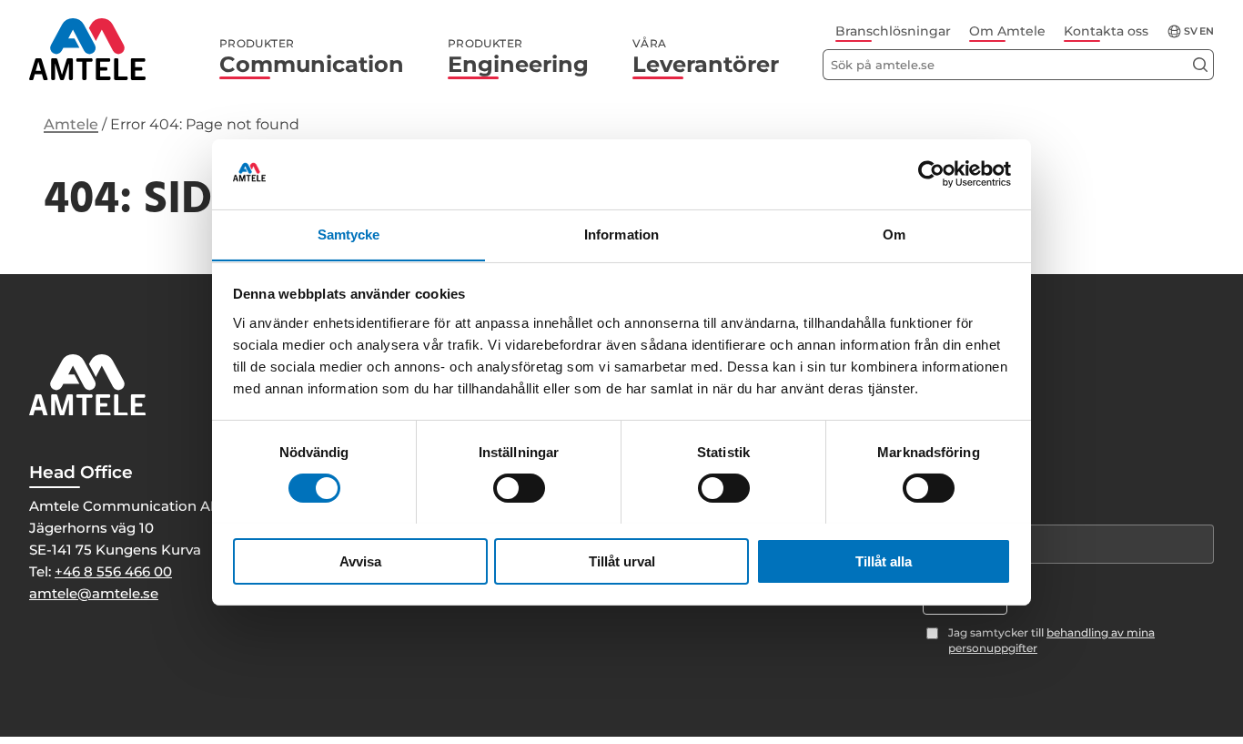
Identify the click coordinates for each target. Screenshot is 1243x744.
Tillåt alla (883, 560)
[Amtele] (87, 49)
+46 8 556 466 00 (113, 571)
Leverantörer (705, 57)
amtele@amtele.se (93, 593)
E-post (943, 509)
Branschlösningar (893, 31)
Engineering (518, 57)
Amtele (71, 124)
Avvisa (360, 560)
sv (1191, 31)
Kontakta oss (1106, 31)
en (1206, 31)
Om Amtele (1007, 31)
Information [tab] (621, 233)
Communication (311, 57)
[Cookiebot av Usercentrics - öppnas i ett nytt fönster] (931, 174)
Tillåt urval (622, 560)
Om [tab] (894, 233)
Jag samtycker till (1051, 640)
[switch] (519, 488)
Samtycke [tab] (349, 233)
